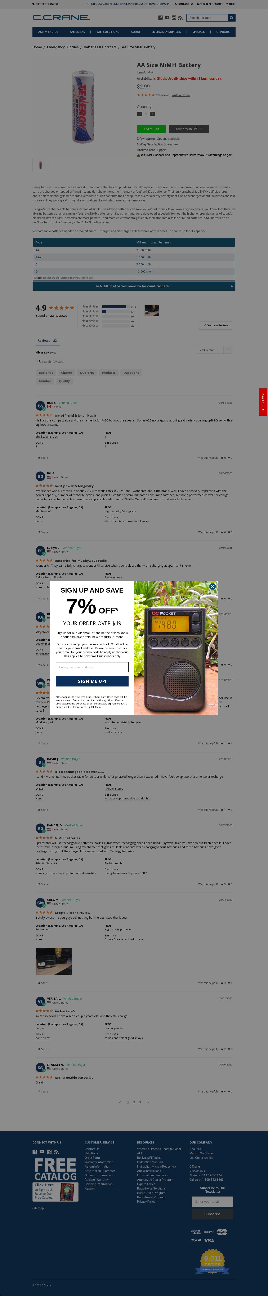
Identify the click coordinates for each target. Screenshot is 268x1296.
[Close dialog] (212, 586)
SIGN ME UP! (92, 681)
